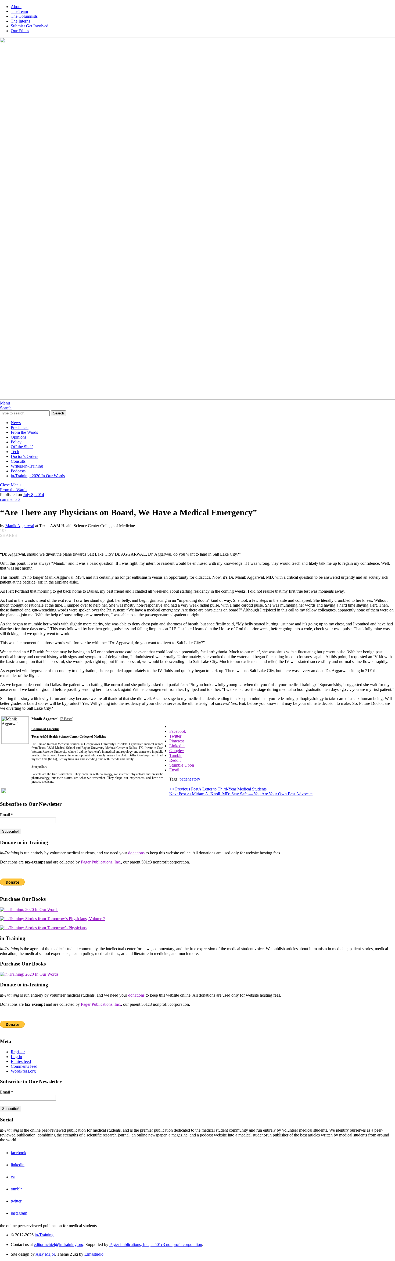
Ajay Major (45, 1254)
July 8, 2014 (33, 494)
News (16, 422)
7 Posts (66, 719)
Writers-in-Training (27, 466)
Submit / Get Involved (29, 26)
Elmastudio (93, 1254)
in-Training (44, 1235)
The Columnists (24, 16)
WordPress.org (23, 1071)
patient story (189, 779)
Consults (18, 461)
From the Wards (24, 432)
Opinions (18, 437)
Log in (16, 1056)
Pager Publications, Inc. (101, 862)
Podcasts (18, 471)
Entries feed (21, 1061)
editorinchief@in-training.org (58, 1244)
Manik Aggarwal (19, 525)
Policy (16, 442)
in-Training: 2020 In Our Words (38, 475)
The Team (19, 11)
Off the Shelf (22, 446)
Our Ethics (20, 30)
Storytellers (39, 766)
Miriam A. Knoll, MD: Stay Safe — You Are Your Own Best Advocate (241, 794)
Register (18, 1051)
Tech (15, 451)
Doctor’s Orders (24, 456)
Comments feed (24, 1066)
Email (6, 814)
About (16, 6)
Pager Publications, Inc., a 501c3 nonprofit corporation (155, 1244)
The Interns (20, 21)
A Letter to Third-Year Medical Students (218, 789)
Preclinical (19, 427)
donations (136, 853)
